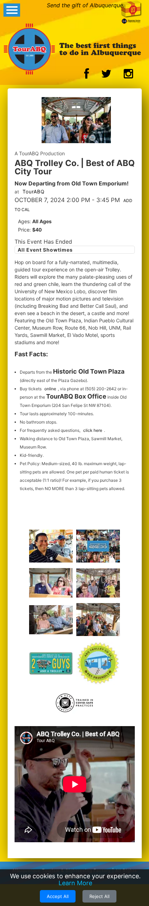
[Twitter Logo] (106, 75)
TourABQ (34, 191)
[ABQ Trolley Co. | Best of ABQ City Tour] (76, 121)
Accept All (58, 896)
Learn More (75, 883)
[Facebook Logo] (86, 75)
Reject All (99, 896)
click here (92, 430)
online (50, 388)
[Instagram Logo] (128, 75)
